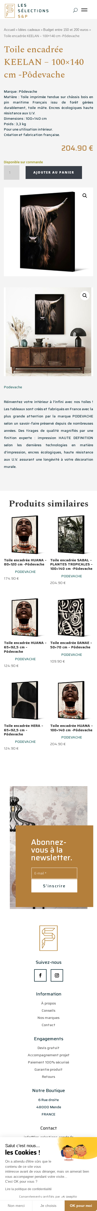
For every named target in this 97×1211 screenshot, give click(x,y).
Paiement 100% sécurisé (48, 1062)
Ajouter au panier (53, 172)
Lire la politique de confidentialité (28, 1189)
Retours (48, 1076)
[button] (84, 195)
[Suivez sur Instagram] (57, 975)
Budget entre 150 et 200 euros (65, 30)
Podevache (13, 387)
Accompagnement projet (49, 1055)
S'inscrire (54, 885)
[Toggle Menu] (85, 11)
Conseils (48, 1010)
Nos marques (48, 1017)
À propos (48, 1003)
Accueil (9, 30)
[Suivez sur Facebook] (40, 975)
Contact (48, 1025)
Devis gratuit (48, 1048)
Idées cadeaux (29, 30)
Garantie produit (48, 1069)
